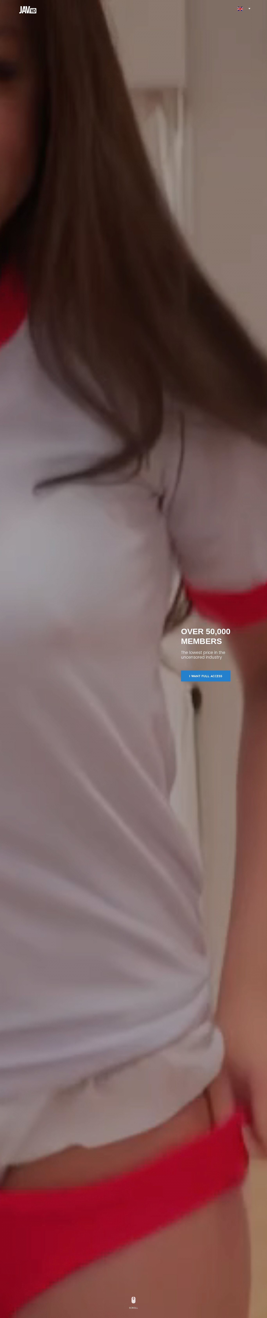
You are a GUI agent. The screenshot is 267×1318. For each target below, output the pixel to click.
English (240, 9)
